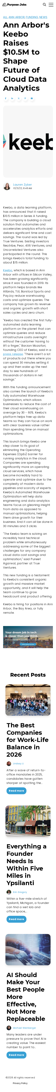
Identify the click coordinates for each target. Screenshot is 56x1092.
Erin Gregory (20, 892)
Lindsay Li (18, 763)
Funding (32, 17)
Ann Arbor (17, 17)
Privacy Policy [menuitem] (20, 1083)
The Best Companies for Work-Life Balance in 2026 (28, 739)
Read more (16, 791)
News (43, 17)
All (5, 17)
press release (13, 354)
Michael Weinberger (24, 1028)
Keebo (7, 270)
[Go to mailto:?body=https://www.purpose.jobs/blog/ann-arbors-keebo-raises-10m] (31, 98)
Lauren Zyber (22, 185)
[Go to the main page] (14, 4)
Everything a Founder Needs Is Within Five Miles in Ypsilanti (27, 864)
